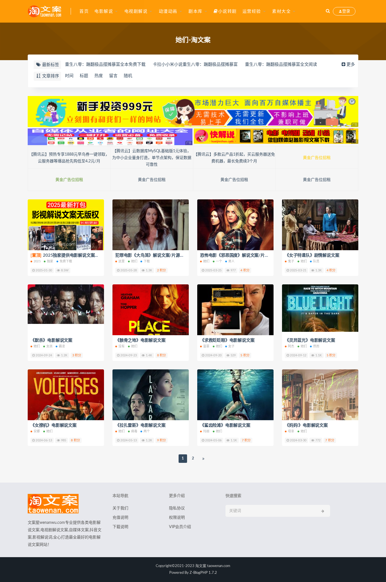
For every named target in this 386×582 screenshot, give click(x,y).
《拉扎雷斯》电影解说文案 (140, 425)
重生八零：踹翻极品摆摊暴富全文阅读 (281, 64)
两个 (147, 431)
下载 (147, 261)
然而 (316, 346)
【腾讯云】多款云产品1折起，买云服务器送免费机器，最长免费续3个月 (234, 157)
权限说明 (177, 518)
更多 (350, 64)
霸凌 (62, 346)
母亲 (291, 431)
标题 (84, 76)
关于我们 (120, 508)
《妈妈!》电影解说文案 (306, 425)
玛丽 (206, 431)
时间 (69, 76)
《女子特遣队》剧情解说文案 (312, 255)
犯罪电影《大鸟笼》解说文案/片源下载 (151, 255)
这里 (121, 261)
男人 (231, 261)
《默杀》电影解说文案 (51, 340)
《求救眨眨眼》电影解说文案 (227, 340)
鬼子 (291, 261)
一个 (219, 261)
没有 (121, 346)
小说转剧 (227, 11)
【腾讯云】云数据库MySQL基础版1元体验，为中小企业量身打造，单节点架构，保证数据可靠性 (151, 158)
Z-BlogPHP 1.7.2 (203, 573)
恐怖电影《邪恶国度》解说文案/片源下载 (238, 255)
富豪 (206, 346)
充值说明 (120, 518)
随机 (128, 76)
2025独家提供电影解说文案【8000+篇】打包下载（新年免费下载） (100, 255)
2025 (37, 261)
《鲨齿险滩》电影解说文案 (225, 425)
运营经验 (251, 11)
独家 (50, 261)
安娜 (37, 431)
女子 (231, 346)
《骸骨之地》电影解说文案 (140, 340)
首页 (84, 11)
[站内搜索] (327, 11)
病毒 (134, 431)
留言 (113, 76)
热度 (98, 76)
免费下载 (66, 261)
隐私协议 (177, 508)
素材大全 (281, 11)
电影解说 (103, 11)
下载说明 (120, 527)
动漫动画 (168, 11)
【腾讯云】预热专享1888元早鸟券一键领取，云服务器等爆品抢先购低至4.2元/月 (69, 157)
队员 (316, 261)
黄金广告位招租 (317, 158)
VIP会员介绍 (180, 527)
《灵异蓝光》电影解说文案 (310, 340)
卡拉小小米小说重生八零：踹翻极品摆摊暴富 (195, 64)
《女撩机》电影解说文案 (54, 425)
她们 (134, 261)
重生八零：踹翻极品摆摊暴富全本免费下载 (105, 64)
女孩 (49, 346)
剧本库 (195, 11)
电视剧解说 (136, 11)
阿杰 (291, 346)
